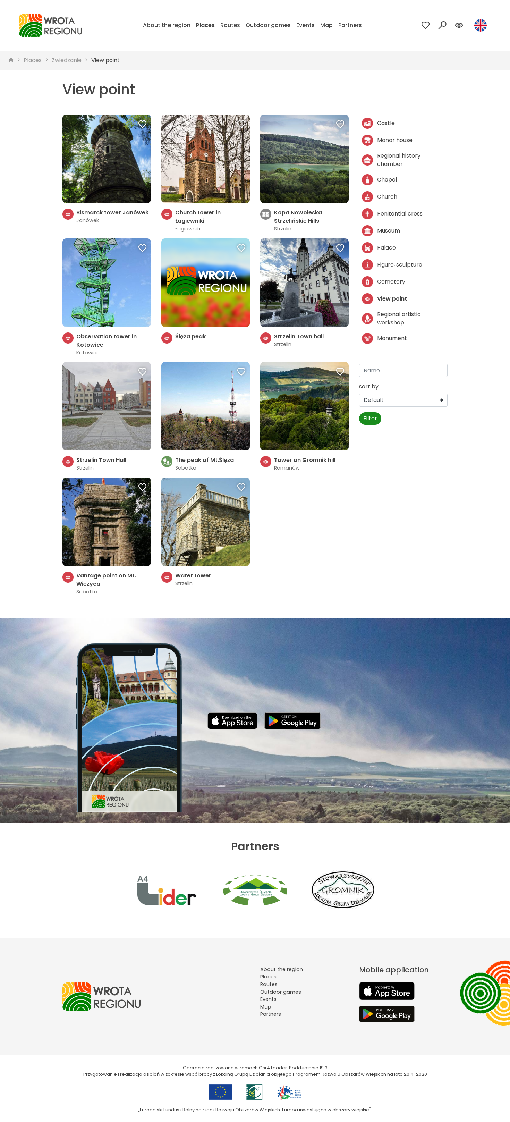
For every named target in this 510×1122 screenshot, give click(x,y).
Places (205, 25)
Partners (350, 25)
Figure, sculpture (399, 265)
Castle (386, 123)
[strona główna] (11, 60)
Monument (392, 338)
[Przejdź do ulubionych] (425, 25)
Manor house (395, 140)
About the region (166, 25)
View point (105, 60)
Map (326, 25)
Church (387, 197)
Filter (370, 418)
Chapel (387, 180)
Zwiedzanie (67, 60)
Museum (388, 231)
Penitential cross (400, 214)
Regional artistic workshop (399, 318)
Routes (230, 25)
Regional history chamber (398, 160)
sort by (369, 386)
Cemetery (391, 282)
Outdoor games (268, 25)
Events (305, 25)
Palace (386, 248)
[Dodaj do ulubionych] (142, 125)
